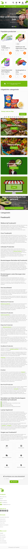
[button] (12, 26)
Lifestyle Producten (17, 251)
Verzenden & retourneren (4, 517)
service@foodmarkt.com (6, 504)
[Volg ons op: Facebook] (3, 511)
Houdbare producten (14, 349)
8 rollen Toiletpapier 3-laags (5, 47)
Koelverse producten (5, 314)
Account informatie (3, 542)
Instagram (9, 425)
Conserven (3, 357)
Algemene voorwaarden (4, 524)
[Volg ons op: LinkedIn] (1, 511)
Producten (14, 128)
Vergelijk (1, 533)
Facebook (4, 425)
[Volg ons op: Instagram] (5, 511)
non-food (16, 388)
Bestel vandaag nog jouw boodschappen (14, 208)
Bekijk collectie (21, 31)
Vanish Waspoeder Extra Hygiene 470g (6, 71)
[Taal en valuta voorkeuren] (16, 3)
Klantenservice (14, 167)
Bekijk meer (22, 114)
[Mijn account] (22, 3)
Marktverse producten (5, 303)
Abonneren (14, 481)
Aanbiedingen (14, 147)
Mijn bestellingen (3, 540)
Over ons (1, 526)
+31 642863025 (4, 502)
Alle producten (2, 535)
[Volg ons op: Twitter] (7, 511)
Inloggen (14, 187)
